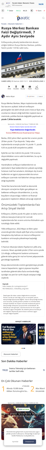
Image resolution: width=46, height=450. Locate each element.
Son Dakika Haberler (14, 361)
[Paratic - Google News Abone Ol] (35, 97)
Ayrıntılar (15, 442)
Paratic (4, 24)
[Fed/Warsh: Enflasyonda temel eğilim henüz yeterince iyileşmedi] (18, 334)
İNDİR (41, 4)
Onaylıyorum (29, 441)
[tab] (21, 348)
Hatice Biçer (10, 96)
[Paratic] (23, 18)
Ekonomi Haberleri (15, 24)
